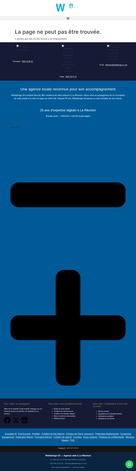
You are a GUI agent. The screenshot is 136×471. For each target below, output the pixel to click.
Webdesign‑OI (62, 448)
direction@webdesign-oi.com (116, 65)
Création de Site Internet (53, 434)
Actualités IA (11, 434)
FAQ (72, 440)
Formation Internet (43, 437)
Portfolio (36, 434)
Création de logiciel (63, 437)
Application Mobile (24, 437)
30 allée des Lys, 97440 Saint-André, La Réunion (68, 460)
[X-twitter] (16, 420)
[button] (68, 18)
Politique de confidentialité (111, 437)
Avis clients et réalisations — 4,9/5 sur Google (68, 467)
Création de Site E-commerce (80, 434)
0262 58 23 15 (71, 77)
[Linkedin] (24, 420)
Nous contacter (90, 437)
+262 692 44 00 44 (56, 463)
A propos (77, 437)
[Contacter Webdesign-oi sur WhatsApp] (129, 464)
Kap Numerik (24, 434)
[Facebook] (7, 420)
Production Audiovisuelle (107, 434)
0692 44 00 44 (27, 61)
